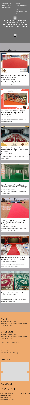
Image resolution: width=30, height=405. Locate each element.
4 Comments (13, 261)
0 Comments (12, 297)
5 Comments (13, 79)
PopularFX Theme (9, 399)
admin (4, 79)
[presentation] (2, 372)
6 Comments (12, 116)
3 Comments (12, 153)
